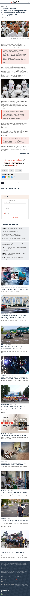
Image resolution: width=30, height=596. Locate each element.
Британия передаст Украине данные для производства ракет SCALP (13, 254)
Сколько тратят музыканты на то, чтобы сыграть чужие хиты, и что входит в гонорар (14, 379)
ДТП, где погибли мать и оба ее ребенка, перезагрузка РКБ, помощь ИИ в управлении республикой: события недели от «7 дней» (14, 523)
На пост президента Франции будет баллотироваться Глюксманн (12, 258)
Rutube (11, 165)
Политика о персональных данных (7, 585)
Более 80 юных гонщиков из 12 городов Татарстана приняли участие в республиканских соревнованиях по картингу (14, 349)
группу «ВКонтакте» (9, 160)
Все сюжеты (15, 217)
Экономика (4, 313)
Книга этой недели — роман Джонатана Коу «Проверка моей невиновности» (14, 437)
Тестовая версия (5, 591)
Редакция (3, 579)
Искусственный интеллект (10, 212)
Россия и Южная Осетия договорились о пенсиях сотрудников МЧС (13, 239)
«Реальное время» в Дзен (14, 183)
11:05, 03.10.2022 (4, 17)
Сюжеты (6, 196)
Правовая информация (6, 583)
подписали (7, 102)
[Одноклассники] (6, 177)
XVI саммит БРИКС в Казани (11, 201)
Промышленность (5, 404)
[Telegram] (12, 177)
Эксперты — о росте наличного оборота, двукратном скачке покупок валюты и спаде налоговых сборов (14, 465)
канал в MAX (19, 160)
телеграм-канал (19, 159)
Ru (16, 579)
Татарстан (18, 170)
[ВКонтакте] (3, 177)
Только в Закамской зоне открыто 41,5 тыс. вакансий (14, 493)
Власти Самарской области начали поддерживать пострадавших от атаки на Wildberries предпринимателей (12, 230)
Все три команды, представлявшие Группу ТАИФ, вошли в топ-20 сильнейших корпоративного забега (14, 554)
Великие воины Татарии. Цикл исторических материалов (15, 207)
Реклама (3, 581)
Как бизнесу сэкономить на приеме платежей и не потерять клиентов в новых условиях (13, 319)
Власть (11, 170)
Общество (4, 6)
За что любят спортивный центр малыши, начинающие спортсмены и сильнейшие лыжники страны (14, 409)
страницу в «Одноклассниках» (12, 162)
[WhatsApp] (9, 177)
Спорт (2, 344)
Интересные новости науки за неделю (14, 289)
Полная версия (5, 590)
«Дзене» (16, 165)
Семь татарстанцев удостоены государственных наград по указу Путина (12, 235)
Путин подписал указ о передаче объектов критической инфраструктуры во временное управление (14, 249)
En (18, 579)
